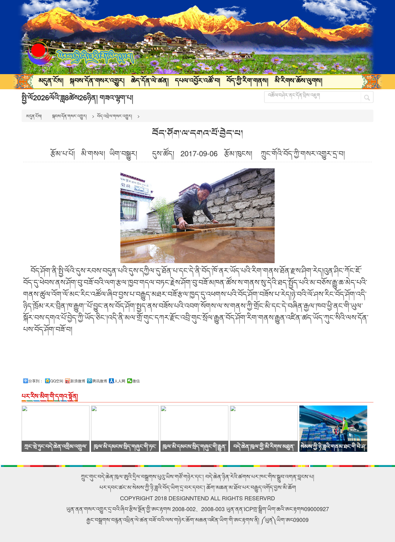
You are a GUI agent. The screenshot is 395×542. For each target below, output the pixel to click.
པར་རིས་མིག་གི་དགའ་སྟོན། (50, 395)
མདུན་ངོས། (51, 80)
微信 (136, 380)
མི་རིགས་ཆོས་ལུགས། (298, 80)
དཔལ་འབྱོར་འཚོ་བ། (197, 80)
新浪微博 (77, 380)
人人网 (119, 380)
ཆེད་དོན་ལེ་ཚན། (150, 80)
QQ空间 (56, 380)
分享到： (35, 380)
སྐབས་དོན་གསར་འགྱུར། (97, 80)
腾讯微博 (99, 380)
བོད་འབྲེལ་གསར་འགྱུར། (114, 116)
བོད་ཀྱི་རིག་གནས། (247, 80)
